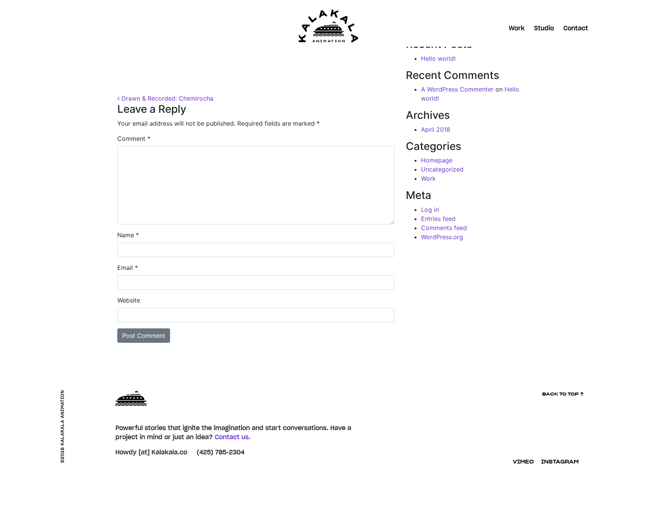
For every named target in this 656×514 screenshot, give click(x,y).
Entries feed (438, 218)
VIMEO (523, 462)
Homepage (437, 160)
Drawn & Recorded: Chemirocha (166, 98)
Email (127, 267)
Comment (133, 138)
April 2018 (435, 129)
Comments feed (444, 228)
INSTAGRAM (560, 462)
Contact (575, 28)
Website (128, 300)
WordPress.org (442, 237)
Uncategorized (442, 169)
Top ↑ (563, 394)
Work (517, 28)
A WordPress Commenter (457, 89)
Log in (430, 209)
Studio (544, 28)
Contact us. (233, 437)
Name (128, 235)
